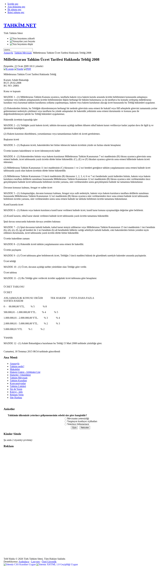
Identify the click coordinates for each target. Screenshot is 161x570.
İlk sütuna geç (14, 9)
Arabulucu (24, 561)
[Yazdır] (18, 69)
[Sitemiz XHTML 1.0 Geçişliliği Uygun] (57, 564)
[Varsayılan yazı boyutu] (22, 41)
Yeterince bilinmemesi (78, 424)
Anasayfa (8, 52)
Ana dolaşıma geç (16, 6)
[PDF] (27, 69)
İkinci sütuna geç (16, 12)
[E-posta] (9, 69)
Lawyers (35, 561)
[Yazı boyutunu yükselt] (22, 38)
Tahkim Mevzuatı (23, 52)
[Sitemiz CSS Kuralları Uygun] (20, 564)
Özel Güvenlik (49, 561)
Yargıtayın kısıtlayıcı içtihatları (82, 421)
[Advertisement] (16, 498)
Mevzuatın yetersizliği (78, 418)
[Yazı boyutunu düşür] (21, 44)
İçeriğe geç (13, 4)
